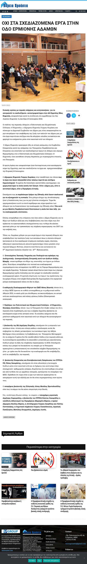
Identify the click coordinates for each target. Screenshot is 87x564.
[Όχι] (84, 558)
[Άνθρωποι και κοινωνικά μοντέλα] (75, 173)
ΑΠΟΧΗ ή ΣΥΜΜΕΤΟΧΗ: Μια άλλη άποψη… (75, 200)
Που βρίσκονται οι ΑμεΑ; (39, 470)
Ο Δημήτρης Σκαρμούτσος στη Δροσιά (73, 142)
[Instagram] (5, 11)
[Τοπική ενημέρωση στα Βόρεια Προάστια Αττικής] (15, 5)
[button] (76, 11)
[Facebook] (3, 11)
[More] (79, 115)
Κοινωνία (7, 16)
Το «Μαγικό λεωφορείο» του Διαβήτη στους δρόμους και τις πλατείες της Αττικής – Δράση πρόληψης (71, 474)
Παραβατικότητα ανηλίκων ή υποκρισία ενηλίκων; (11, 502)
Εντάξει (32, 560)
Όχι (39, 560)
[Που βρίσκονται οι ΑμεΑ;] (75, 154)
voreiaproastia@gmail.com (75, 544)
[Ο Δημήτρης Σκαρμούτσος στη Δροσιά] (75, 133)
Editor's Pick (70, 196)
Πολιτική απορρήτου (51, 560)
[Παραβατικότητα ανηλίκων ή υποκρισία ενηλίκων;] (14, 491)
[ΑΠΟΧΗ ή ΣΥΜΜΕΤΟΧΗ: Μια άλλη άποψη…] (75, 192)
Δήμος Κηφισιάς (9, 417)
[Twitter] (7, 11)
